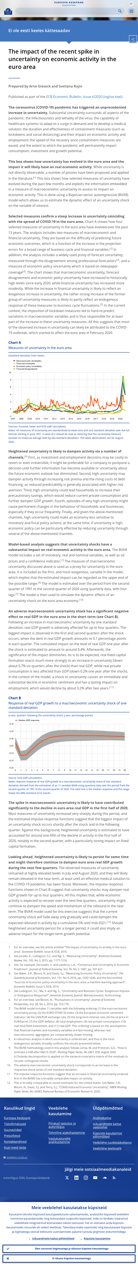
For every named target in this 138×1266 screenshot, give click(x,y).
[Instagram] (86, 1178)
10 (81, 600)
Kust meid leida (15, 1147)
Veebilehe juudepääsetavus (112, 1142)
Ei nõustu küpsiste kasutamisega (71, 1258)
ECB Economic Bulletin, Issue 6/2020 (74, 97)
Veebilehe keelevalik (107, 1148)
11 (111, 687)
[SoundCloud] (105, 1178)
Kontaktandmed (15, 1141)
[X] (67, 1178)
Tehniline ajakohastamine (66, 1132)
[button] (131, 3)
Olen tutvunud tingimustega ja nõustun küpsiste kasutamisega (71, 1249)
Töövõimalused (15, 1124)
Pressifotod (12, 1136)
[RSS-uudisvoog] (114, 1178)
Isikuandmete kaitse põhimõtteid (53, 1238)
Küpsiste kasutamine (97, 1238)
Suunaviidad (13, 1130)
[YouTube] (95, 1178)
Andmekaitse (102, 1118)
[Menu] (131, 11)
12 (109, 922)
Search (120, 11)
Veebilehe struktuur (17, 1157)
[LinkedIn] (76, 1178)
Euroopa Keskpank (17, 1118)
